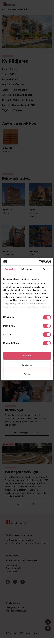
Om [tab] (44, 269)
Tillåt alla (27, 356)
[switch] (47, 326)
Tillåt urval (27, 365)
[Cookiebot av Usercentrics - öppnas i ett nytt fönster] (39, 261)
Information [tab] (27, 269)
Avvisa (27, 374)
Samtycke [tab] (10, 269)
